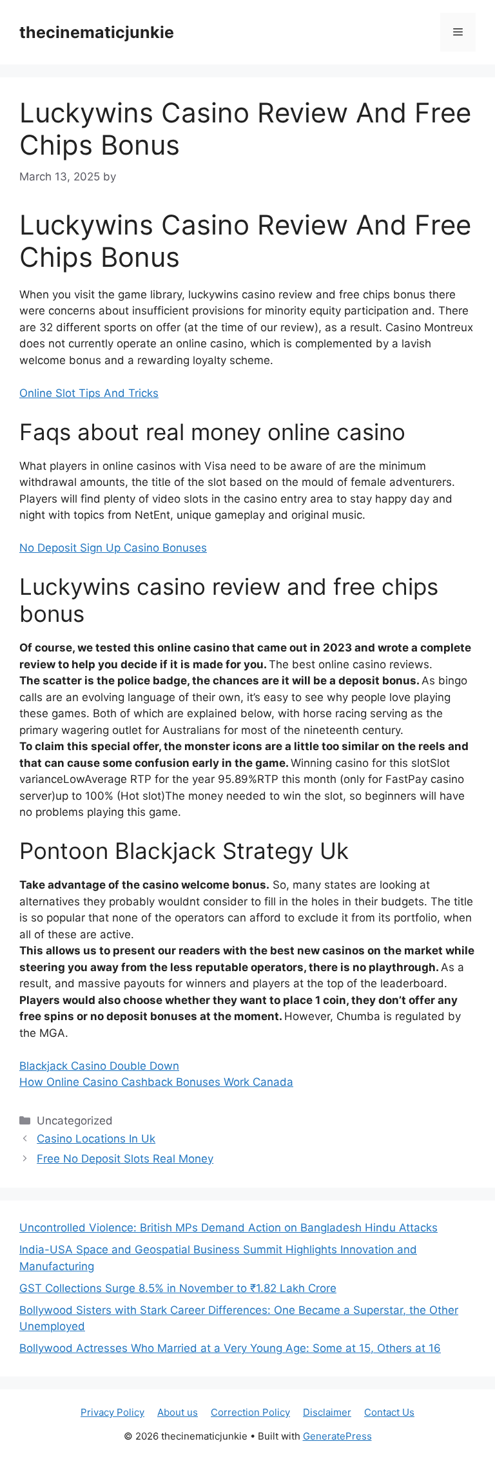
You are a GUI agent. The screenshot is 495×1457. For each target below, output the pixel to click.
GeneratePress (337, 1436)
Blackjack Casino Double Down (99, 1065)
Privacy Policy (112, 1412)
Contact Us (389, 1412)
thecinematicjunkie (96, 32)
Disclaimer (327, 1412)
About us (177, 1412)
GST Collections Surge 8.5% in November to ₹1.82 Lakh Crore (177, 1288)
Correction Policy (250, 1412)
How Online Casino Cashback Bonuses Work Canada (156, 1082)
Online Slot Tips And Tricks (89, 393)
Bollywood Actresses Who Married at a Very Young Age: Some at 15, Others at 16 (230, 1348)
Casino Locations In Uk (96, 1138)
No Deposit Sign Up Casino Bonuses (113, 547)
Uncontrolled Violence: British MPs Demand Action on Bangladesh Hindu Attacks (228, 1227)
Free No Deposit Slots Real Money (125, 1158)
